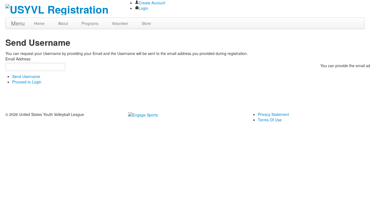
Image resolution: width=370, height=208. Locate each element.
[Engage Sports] (143, 114)
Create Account (152, 2)
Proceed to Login (26, 81)
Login (143, 8)
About (63, 23)
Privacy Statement (273, 114)
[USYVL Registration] (57, 8)
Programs (90, 23)
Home (39, 23)
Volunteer (120, 23)
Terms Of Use (270, 119)
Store (146, 23)
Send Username (26, 76)
